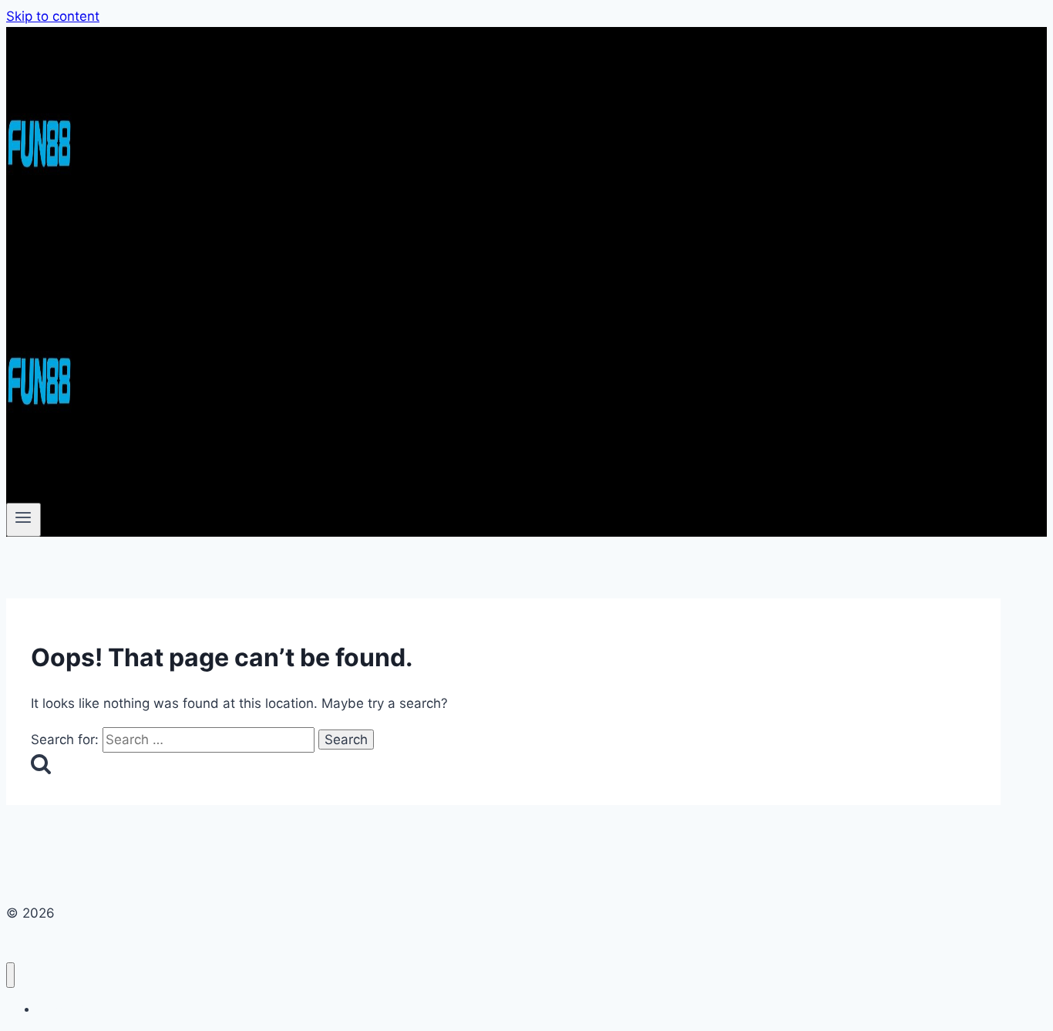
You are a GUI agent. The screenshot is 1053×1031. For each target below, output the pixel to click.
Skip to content (52, 16)
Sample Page (70, 1009)
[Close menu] (10, 975)
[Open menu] (23, 520)
